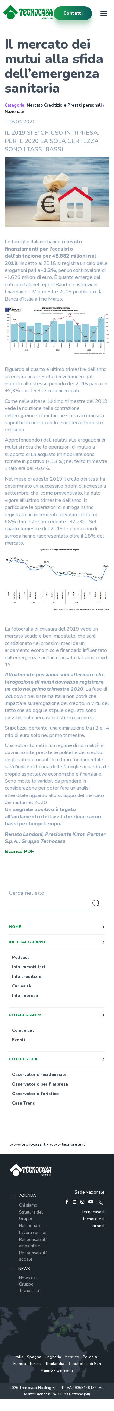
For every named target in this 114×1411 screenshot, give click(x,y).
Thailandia (54, 1363)
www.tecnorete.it (67, 1144)
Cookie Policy (81, 1401)
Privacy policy (31, 1401)
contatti (73, 13)
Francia (19, 1363)
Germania (65, 1370)
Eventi (18, 1040)
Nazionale (14, 112)
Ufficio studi (23, 1059)
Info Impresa (25, 996)
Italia (19, 1356)
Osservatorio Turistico (35, 1094)
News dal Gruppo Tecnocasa (29, 1284)
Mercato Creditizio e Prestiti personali (64, 105)
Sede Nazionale (89, 1192)
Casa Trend (23, 1103)
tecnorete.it (93, 1219)
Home (15, 926)
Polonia (90, 1356)
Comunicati (23, 1030)
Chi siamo (28, 1205)
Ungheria (53, 1356)
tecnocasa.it (93, 1212)
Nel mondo (29, 1226)
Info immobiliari (28, 967)
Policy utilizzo (57, 1401)
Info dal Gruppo (27, 941)
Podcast (20, 957)
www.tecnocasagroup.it (57, 1407)
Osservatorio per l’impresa (40, 1084)
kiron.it (98, 1226)
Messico (72, 1356)
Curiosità (21, 986)
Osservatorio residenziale (39, 1075)
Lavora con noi (32, 1233)
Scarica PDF (19, 851)
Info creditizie (26, 977)
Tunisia (35, 1363)
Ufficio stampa (25, 1014)
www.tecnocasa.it (27, 1144)
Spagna (34, 1356)
